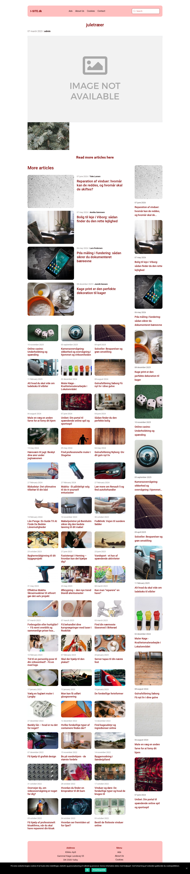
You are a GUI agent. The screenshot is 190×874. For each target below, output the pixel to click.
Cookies (91, 11)
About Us (79, 11)
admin (47, 31)
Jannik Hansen (101, 284)
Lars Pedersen (96, 248)
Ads (70, 11)
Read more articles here (95, 157)
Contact (101, 11)
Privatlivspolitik (99, 870)
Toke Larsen (95, 176)
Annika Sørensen (97, 212)
